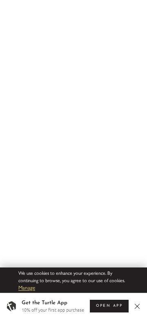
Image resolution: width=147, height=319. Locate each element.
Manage (26, 287)
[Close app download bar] (138, 306)
